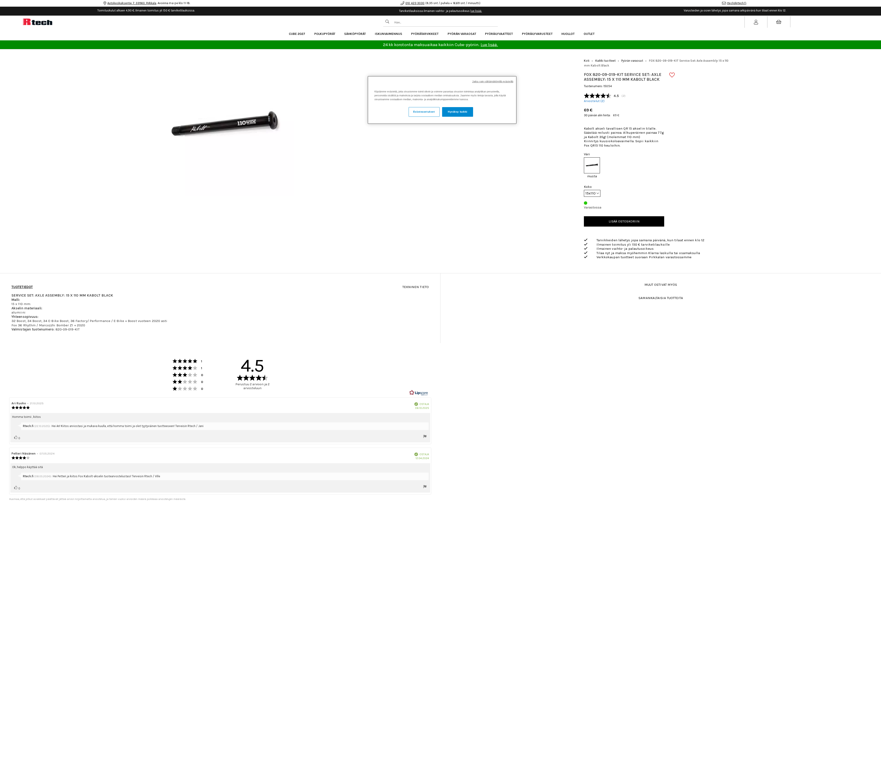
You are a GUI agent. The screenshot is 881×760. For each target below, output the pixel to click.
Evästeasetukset (424, 112)
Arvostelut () (594, 101)
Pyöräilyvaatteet (499, 34)
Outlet (589, 34)
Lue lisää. (489, 44)
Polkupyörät (324, 34)
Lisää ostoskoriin (624, 221)
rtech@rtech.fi (736, 3)
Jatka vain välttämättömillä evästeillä (492, 81)
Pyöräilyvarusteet (537, 34)
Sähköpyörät (355, 34)
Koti (586, 60)
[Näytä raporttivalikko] (425, 437)
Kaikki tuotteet (605, 60)
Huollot (567, 34)
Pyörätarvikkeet (424, 34)
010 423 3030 (414, 3)
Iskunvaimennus (388, 34)
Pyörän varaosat (462, 34)
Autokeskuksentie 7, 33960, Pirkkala (131, 3)
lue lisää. (476, 11)
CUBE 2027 (297, 34)
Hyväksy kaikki (457, 112)
